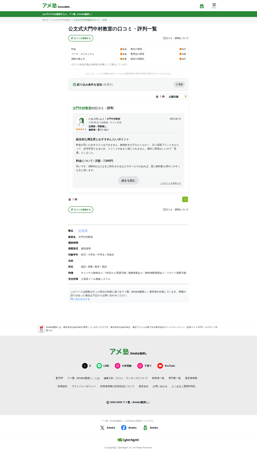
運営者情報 (191, 378)
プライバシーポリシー (84, 386)
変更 (181, 84)
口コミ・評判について (177, 38)
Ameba (111, 427)
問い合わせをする (80, 299)
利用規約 (62, 386)
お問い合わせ (160, 386)
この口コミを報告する (170, 183)
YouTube (170, 365)
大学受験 (127, 365)
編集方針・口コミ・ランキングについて (126, 378)
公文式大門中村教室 (61, 19)
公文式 (83, 230)
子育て (148, 365)
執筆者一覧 (158, 378)
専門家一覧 (175, 378)
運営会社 (143, 386)
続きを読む (128, 180)
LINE (106, 365)
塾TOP (45, 19)
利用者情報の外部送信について (117, 386)
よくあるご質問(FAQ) (183, 386)
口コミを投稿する (82, 38)
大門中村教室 (82, 108)
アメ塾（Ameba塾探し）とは (83, 378)
